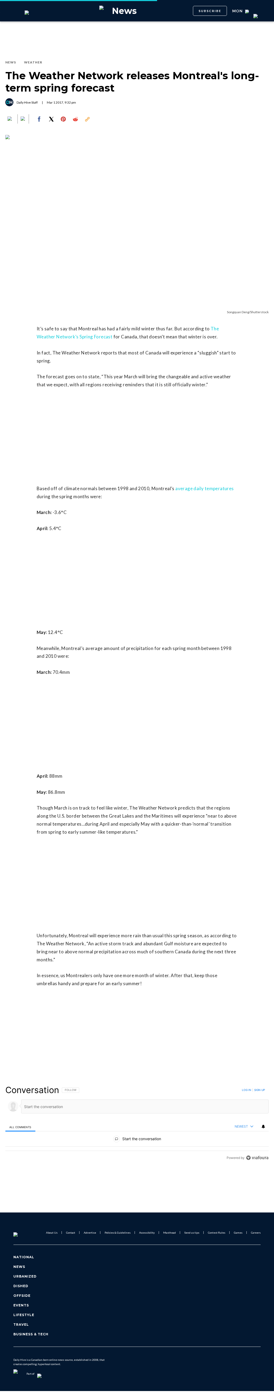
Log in (246, 1089)
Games (238, 1232)
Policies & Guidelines (118, 1232)
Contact (70, 1232)
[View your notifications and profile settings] (263, 1126)
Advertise (90, 1232)
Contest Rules (216, 1232)
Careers (256, 1232)
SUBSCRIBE (210, 11)
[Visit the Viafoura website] (257, 1157)
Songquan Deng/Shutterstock (248, 312)
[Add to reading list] (23, 119)
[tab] (20, 1126)
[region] (137, 1124)
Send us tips (191, 1232)
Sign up (259, 1089)
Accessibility (147, 1232)
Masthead (169, 1232)
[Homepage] (24, 1233)
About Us (52, 1232)
